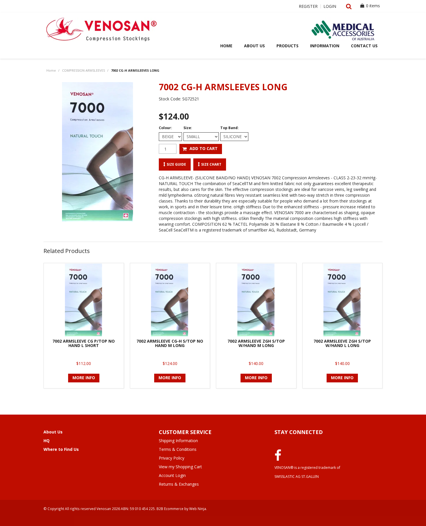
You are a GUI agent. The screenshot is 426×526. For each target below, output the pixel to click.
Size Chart (211, 164)
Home (226, 45)
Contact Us (364, 45)
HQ (46, 440)
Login (329, 6)
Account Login (172, 475)
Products (287, 45)
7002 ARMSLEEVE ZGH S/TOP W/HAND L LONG (342, 343)
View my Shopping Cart (180, 466)
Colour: (165, 127)
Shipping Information (178, 440)
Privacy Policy (171, 458)
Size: (187, 127)
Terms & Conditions (177, 449)
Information (324, 45)
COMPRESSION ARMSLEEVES (83, 70)
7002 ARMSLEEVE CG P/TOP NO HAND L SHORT (83, 343)
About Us (254, 45)
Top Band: (229, 127)
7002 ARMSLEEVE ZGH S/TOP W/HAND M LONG (256, 343)
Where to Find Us (61, 449)
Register (308, 6)
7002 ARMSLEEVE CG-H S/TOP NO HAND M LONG (169, 343)
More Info (83, 377)
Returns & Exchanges (179, 484)
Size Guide (176, 164)
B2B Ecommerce (169, 508)
